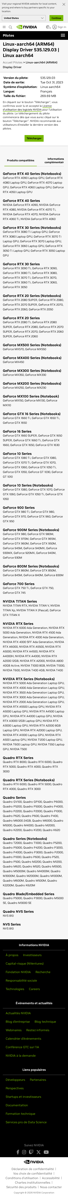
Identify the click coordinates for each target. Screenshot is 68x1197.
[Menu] (63, 35)
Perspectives (15, 1088)
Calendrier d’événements (23, 1038)
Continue (56, 18)
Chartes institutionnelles (32, 1182)
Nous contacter (51, 1187)
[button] (48, 28)
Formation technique (20, 1114)
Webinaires (14, 1030)
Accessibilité (51, 1178)
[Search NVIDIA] (10, 26)
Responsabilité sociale (21, 980)
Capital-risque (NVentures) (25, 963)
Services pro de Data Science (26, 1122)
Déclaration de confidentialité (33, 1169)
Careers (34, 989)
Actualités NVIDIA (18, 1013)
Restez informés (37, 1030)
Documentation (17, 1105)
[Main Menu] (4, 27)
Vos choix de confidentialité (32, 1173)
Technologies (15, 989)
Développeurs (15, 1080)
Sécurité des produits (21, 1187)
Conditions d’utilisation (21, 1178)
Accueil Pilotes (12, 62)
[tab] (20, 160)
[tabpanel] (34, 551)
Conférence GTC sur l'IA (22, 1047)
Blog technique (45, 1021)
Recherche (43, 972)
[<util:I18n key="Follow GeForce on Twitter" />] (38, 1152)
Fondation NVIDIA (18, 972)
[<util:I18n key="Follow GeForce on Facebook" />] (17, 1152)
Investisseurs (32, 955)
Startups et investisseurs (23, 1097)
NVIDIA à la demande (21, 1055)
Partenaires (38, 1080)
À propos (12, 955)
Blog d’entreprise (18, 1021)
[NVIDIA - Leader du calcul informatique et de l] (26, 27)
